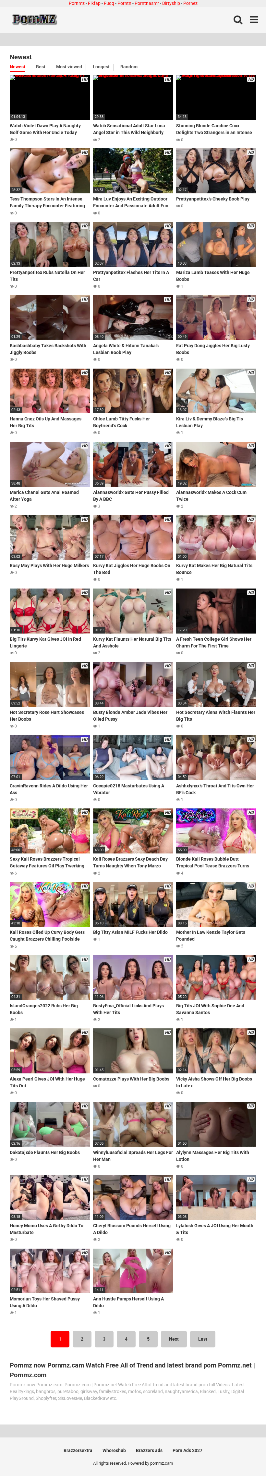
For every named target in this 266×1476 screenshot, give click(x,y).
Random (129, 66)
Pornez (190, 3)
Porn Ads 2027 (187, 1450)
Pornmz (77, 3)
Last (202, 1339)
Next (174, 1339)
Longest (101, 66)
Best (40, 66)
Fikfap (94, 3)
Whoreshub (114, 1450)
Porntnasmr (147, 3)
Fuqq (109, 3)
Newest (17, 66)
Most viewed (69, 66)
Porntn (124, 3)
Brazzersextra (78, 1450)
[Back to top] (244, 1456)
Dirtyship (171, 3)
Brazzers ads (149, 1450)
